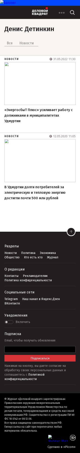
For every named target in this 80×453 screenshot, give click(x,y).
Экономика (48, 253)
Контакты (11, 276)
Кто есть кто (33, 257)
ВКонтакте (12, 303)
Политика (28, 253)
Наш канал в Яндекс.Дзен (41, 299)
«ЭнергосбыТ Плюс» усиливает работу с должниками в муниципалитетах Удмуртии (38, 115)
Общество (12, 257)
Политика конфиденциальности (28, 280)
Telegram (11, 299)
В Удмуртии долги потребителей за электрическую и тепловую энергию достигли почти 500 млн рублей (35, 192)
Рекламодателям (35, 276)
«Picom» (69, 447)
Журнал (52, 257)
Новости (11, 59)
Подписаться (40, 358)
